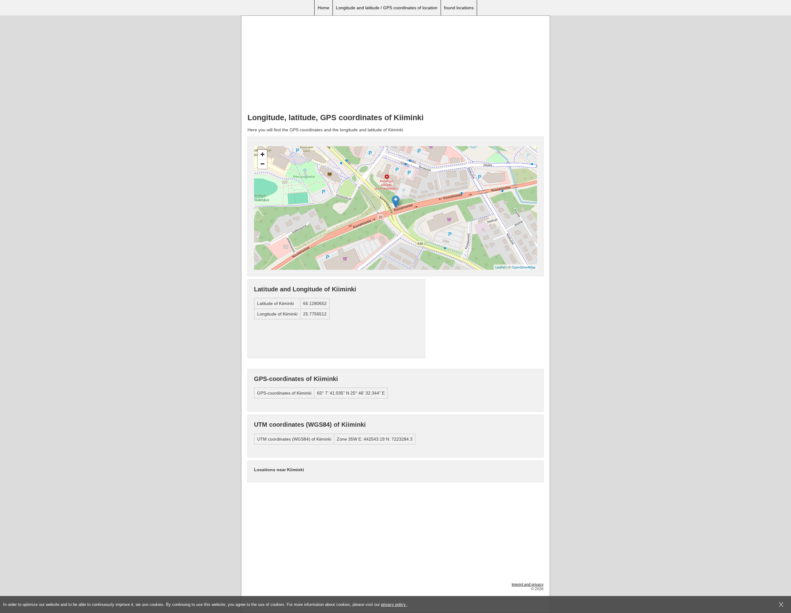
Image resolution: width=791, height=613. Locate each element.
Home (323, 7)
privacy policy (394, 604)
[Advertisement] (395, 65)
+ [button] (262, 154)
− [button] (262, 164)
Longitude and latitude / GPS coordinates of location (387, 7)
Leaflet (500, 266)
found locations (459, 7)
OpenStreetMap (523, 266)
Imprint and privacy (528, 584)
